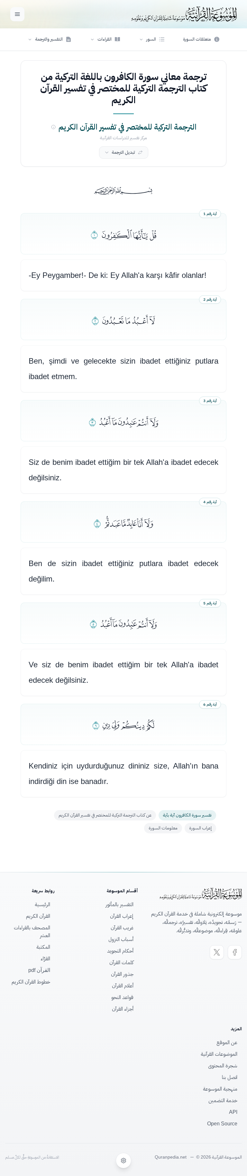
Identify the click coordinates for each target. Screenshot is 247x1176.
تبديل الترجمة (123, 152)
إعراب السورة (200, 828)
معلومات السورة (163, 828)
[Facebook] (235, 952)
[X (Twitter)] (217, 952)
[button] (152, 39)
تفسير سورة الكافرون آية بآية (187, 815)
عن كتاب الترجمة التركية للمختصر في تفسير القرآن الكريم (105, 815)
